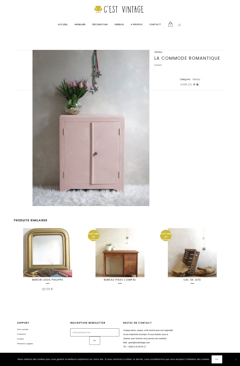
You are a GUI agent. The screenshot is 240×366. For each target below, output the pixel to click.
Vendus (158, 52)
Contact (20, 339)
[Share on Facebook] (194, 84)
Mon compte (22, 329)
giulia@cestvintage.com (139, 342)
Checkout (21, 334)
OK (216, 359)
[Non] (236, 359)
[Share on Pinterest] (197, 84)
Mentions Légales (25, 344)
